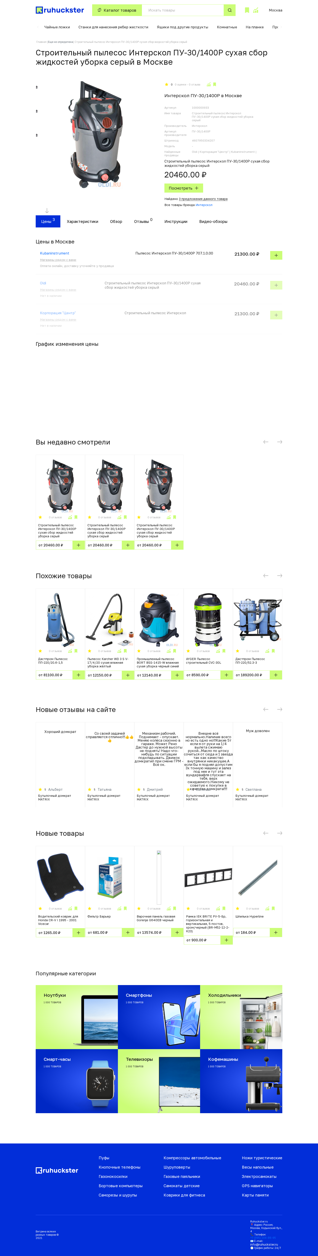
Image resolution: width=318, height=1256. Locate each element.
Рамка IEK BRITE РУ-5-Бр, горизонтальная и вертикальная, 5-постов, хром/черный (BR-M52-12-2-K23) (207, 924)
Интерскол (204, 205)
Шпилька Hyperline (249, 916)
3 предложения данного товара (203, 199)
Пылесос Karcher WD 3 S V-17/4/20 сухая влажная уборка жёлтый (107, 662)
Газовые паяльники (182, 1176)
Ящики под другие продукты (182, 27)
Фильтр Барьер (99, 916)
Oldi (43, 283)
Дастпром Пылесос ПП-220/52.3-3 (250, 660)
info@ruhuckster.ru (264, 1244)
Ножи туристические (262, 1157)
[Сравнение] (255, 10)
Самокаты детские (182, 1185)
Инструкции (175, 221)
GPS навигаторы (257, 1185)
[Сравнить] (208, 84)
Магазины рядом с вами (58, 260)
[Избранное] (247, 10)
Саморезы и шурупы (118, 1195)
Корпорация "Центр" (58, 313)
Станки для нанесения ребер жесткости (113, 27)
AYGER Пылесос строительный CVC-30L (203, 660)
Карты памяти (255, 1195)
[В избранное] (214, 84)
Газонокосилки (113, 1176)
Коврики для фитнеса (184, 1195)
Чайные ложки (57, 27)
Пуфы (104, 1157)
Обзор (116, 221)
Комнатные (227, 27)
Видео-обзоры (213, 221)
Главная (41, 41)
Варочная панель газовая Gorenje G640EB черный (156, 918)
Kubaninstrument (54, 253)
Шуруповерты (177, 1167)
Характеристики (82, 221)
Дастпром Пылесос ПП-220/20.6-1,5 (53, 660)
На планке (255, 27)
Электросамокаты (259, 1176)
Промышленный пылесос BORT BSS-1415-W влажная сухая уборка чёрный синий (158, 662)
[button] (38, 27)
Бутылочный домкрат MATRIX (54, 797)
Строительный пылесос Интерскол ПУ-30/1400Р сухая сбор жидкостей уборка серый (57, 530)
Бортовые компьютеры (121, 1185)
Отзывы (141, 221)
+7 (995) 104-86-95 (263, 1237)
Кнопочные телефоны (120, 1167)
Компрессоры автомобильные (192, 1157)
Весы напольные (258, 1167)
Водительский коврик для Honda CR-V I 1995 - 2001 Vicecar (58, 920)
